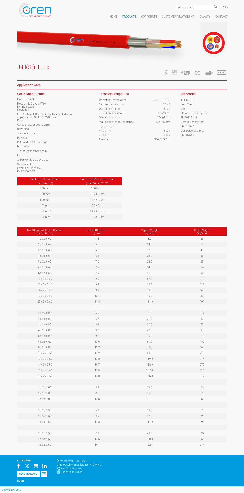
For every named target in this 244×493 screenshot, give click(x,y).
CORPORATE (149, 16)
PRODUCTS (129, 16)
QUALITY (205, 16)
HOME (113, 16)
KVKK (20, 481)
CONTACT (221, 16)
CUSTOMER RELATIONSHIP (178, 16)
